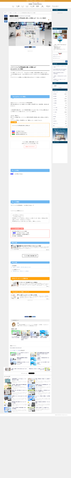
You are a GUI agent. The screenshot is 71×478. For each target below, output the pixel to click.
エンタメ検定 (12, 350)
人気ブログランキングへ (56, 56)
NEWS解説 (59, 96)
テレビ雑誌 (18, 350)
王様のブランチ (59, 123)
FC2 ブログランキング (56, 58)
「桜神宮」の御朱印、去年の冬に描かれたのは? (21, 267)
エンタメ (59, 105)
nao (18, 323)
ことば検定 (59, 100)
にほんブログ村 (55, 54)
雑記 (59, 125)
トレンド (59, 114)
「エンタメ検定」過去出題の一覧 (30, 255)
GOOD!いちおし (59, 91)
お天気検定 (59, 98)
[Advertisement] (30, 58)
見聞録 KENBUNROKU (30, 146)
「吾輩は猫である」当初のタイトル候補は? (20, 271)
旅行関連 (59, 116)
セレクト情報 (59, 109)
